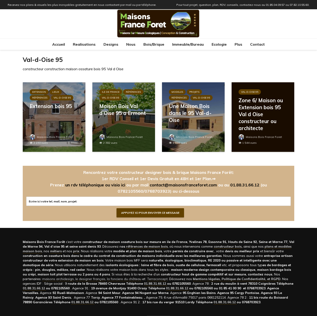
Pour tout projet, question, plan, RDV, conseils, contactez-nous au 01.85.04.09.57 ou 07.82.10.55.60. (242, 4)
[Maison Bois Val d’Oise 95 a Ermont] (123, 116)
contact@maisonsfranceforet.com (183, 185)
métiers (56, 251)
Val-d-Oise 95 (62, 97)
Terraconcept (157, 279)
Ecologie (219, 44)
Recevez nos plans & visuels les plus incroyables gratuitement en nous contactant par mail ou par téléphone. (82, 4)
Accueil (58, 44)
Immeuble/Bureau (188, 44)
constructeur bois (228, 246)
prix (76, 251)
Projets (194, 91)
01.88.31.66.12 (244, 185)
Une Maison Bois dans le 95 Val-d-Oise (190, 113)
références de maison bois (147, 246)
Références (39, 97)
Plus (238, 44)
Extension (39, 91)
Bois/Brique (153, 44)
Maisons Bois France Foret (54, 137)
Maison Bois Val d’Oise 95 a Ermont (122, 109)
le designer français (90, 279)
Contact (257, 44)
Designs (111, 44)
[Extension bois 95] (54, 116)
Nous (131, 44)
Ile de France (111, 91)
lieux (55, 91)
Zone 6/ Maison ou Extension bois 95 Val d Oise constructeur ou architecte (261, 114)
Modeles (177, 91)
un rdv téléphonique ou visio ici (95, 185)
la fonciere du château (124, 279)
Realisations (84, 44)
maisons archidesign (58, 279)
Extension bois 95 (51, 106)
